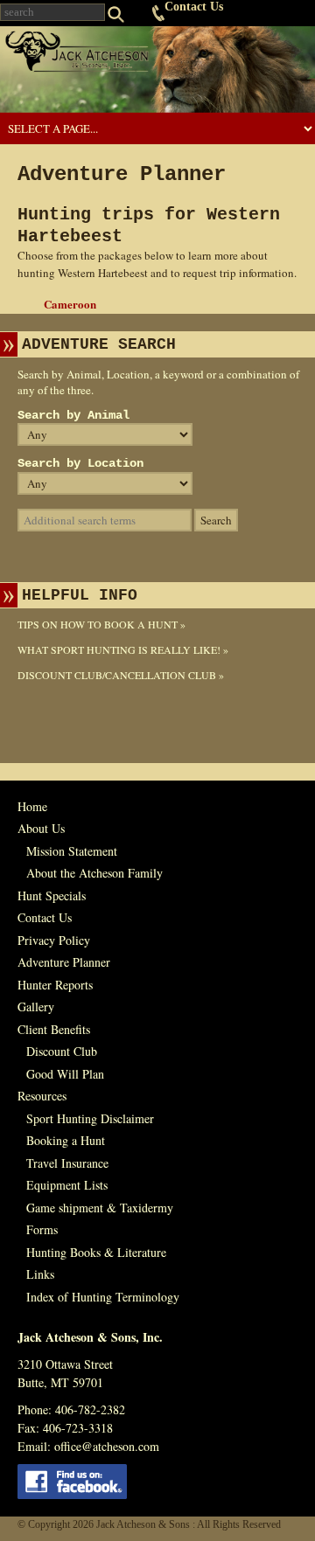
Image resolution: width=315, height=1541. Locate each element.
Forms (42, 1229)
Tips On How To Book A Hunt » (102, 624)
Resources (42, 1095)
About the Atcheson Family (94, 872)
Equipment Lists (67, 1185)
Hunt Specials (52, 895)
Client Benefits (54, 1029)
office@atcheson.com (106, 1446)
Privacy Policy (54, 940)
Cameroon (70, 303)
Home (32, 806)
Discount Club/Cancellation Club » (121, 675)
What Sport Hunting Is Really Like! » (123, 649)
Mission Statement (71, 851)
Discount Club (61, 1051)
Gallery (36, 1006)
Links (40, 1274)
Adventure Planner (64, 962)
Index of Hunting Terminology (102, 1296)
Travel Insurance (67, 1163)
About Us (41, 828)
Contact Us (193, 6)
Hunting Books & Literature (96, 1252)
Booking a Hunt (65, 1140)
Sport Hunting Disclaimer (90, 1118)
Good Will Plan (65, 1074)
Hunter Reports (55, 984)
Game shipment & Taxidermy (99, 1207)
